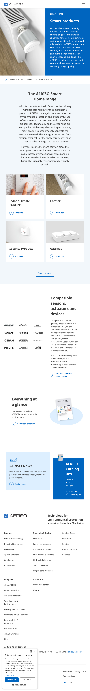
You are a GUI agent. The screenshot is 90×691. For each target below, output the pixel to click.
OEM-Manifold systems (43, 554)
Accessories (9, 549)
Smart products (45, 273)
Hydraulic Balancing (42, 560)
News (6, 639)
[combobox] (31, 651)
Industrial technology (13, 544)
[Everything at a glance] (66, 411)
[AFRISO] (13, 4)
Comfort (56, 201)
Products (19, 212)
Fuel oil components (42, 544)
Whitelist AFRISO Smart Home (64, 375)
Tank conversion (40, 565)
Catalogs (66, 554)
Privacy (77, 671)
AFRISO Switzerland (13, 595)
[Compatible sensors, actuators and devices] (23, 336)
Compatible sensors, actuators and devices (64, 305)
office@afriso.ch (75, 651)
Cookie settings (69, 676)
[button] (20, 684)
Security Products (21, 248)
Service (65, 544)
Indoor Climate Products (19, 203)
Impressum (67, 671)
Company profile (11, 590)
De (71, 682)
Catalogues (9, 560)
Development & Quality (14, 609)
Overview (37, 538)
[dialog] (20, 668)
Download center (41, 584)
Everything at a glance (24, 401)
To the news (20, 484)
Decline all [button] (27, 680)
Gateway (56, 248)
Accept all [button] (11, 680)
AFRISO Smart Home (42, 549)
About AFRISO (10, 585)
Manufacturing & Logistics (16, 614)
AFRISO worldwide (12, 634)
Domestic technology (13, 538)
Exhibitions (38, 579)
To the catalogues (76, 493)
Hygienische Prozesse (43, 570)
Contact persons (69, 549)
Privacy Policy (9, 675)
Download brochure (26, 423)
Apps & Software (11, 554)
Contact (36, 590)
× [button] (34, 651)
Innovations (9, 565)
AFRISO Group (10, 628)
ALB (84, 671)
